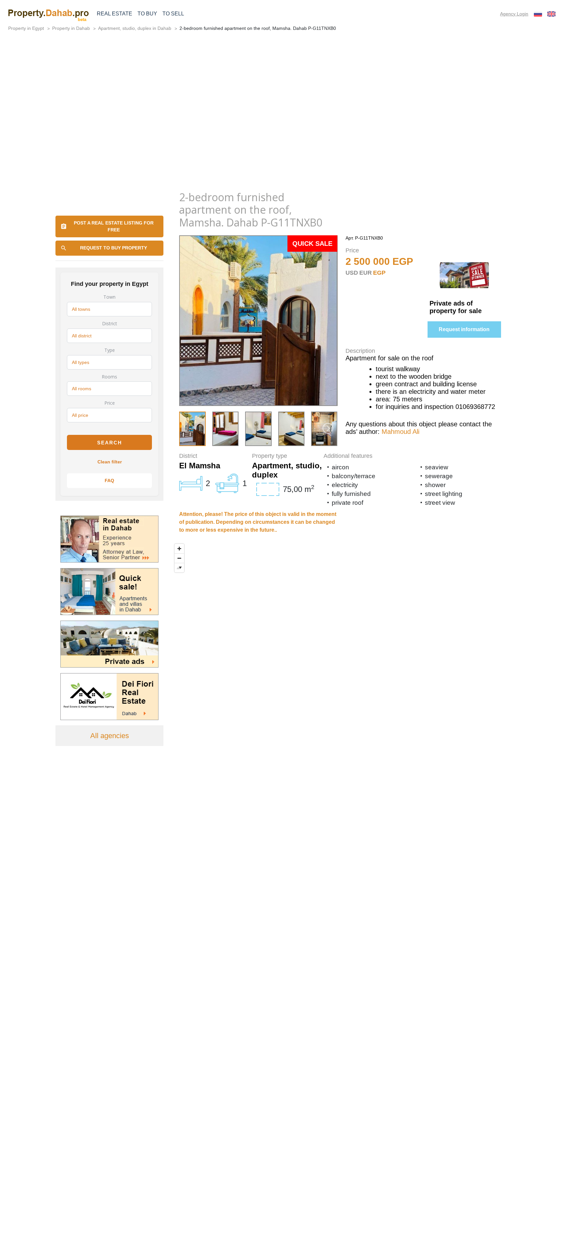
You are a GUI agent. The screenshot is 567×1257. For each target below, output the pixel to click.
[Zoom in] (179, 548)
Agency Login (514, 13)
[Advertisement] (283, 135)
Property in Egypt (26, 28)
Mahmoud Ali (400, 431)
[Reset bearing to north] (179, 567)
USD (352, 272)
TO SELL (173, 13)
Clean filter (109, 461)
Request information (464, 329)
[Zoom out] (179, 558)
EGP (379, 272)
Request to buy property (113, 247)
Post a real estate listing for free (114, 226)
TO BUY (147, 13)
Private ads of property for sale (456, 307)
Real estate (114, 13)
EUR (365, 272)
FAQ (109, 480)
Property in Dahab (71, 28)
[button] (327, 428)
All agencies (109, 736)
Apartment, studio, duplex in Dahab (134, 28)
